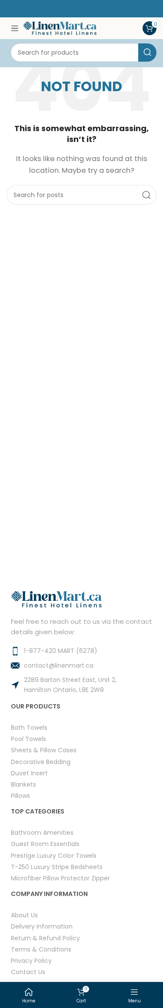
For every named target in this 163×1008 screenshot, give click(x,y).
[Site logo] (60, 27)
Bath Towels (29, 727)
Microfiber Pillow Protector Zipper (60, 878)
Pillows (20, 795)
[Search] (147, 52)
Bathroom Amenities (42, 832)
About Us (24, 915)
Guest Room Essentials (45, 844)
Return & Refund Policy (45, 938)
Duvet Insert (29, 773)
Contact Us (28, 972)
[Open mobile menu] (15, 28)
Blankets (23, 784)
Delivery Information (42, 926)
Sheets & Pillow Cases (44, 750)
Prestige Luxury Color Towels (53, 855)
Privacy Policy (31, 960)
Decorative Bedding (40, 762)
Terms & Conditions (41, 949)
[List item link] (81, 651)
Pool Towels (28, 739)
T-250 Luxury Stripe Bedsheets (57, 867)
